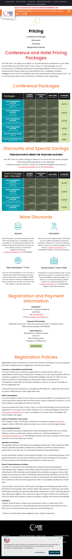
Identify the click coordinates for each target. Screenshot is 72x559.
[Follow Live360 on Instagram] (26, 14)
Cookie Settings (40, 552)
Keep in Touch (40, 535)
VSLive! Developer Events (27, 535)
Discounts (36, 40)
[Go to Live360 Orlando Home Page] (8, 18)
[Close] (60, 538)
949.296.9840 (48, 167)
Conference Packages (36, 37)
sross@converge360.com (28, 167)
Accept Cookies (54, 552)
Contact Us (5, 535)
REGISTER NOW (36, 346)
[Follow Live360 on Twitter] (20, 14)
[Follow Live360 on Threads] (23, 14)
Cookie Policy (28, 548)
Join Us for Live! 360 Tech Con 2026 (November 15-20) (36, 8)
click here (58, 422)
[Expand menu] (68, 12)
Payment (36, 44)
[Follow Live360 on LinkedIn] (17, 14)
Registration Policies (36, 47)
